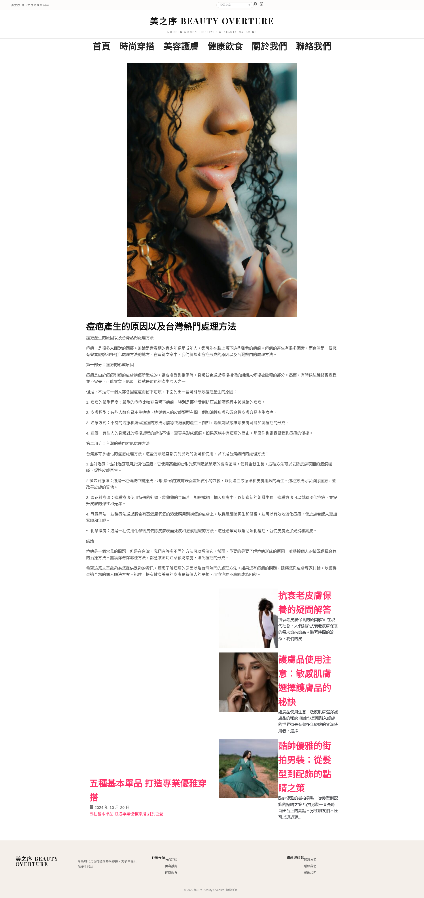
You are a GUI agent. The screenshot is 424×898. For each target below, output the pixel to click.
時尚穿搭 (137, 46)
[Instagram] (261, 4)
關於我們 (269, 46)
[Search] (248, 5)
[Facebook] (255, 4)
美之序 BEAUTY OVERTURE (212, 20)
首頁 (101, 46)
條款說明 (310, 872)
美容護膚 (181, 46)
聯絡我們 (313, 46)
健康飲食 (225, 46)
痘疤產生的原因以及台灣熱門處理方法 (161, 326)
